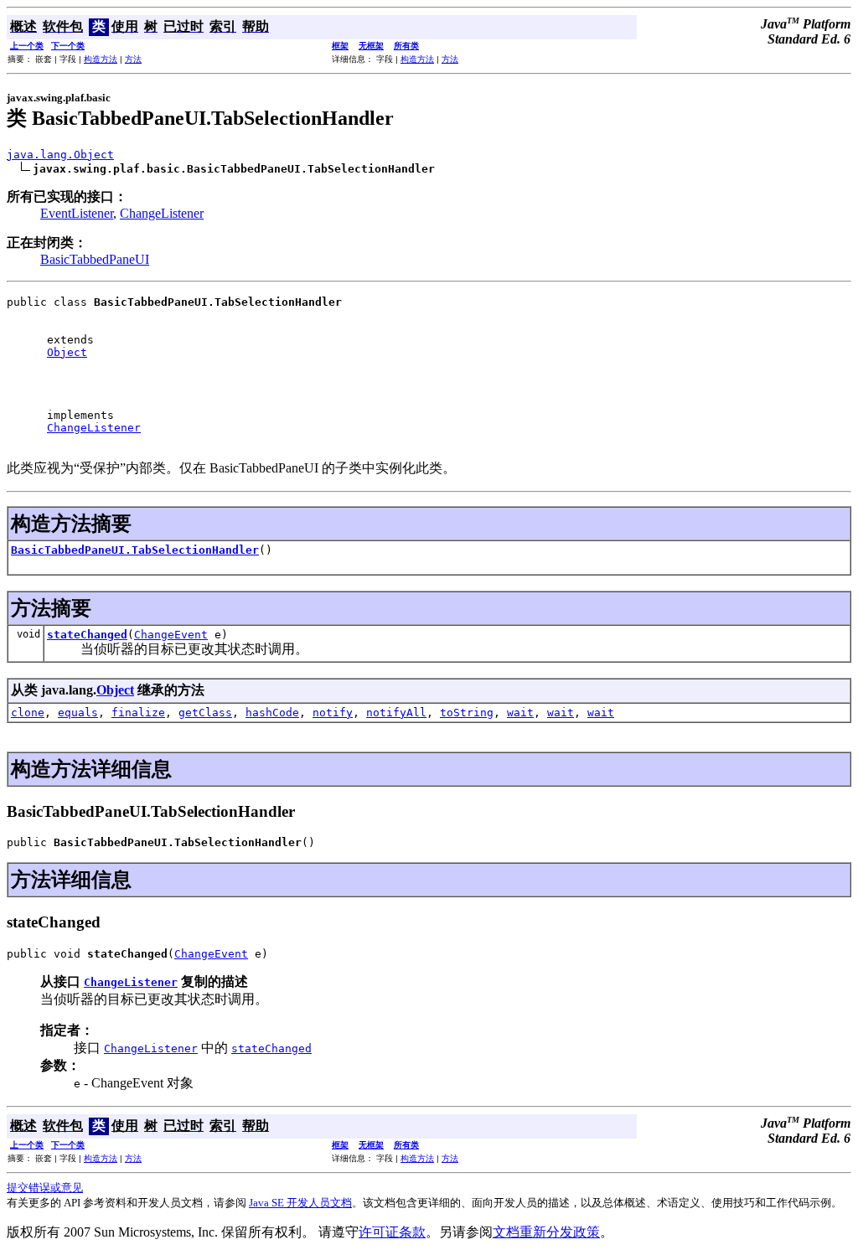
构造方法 (100, 59)
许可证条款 (392, 1232)
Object (67, 352)
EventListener (76, 213)
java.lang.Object (60, 154)
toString (467, 712)
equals (78, 712)
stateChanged (87, 634)
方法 (133, 59)
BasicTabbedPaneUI (94, 259)
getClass (205, 712)
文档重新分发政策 (546, 1232)
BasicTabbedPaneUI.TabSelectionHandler (135, 550)
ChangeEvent (171, 634)
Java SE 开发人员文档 (300, 1202)
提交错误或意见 (45, 1187)
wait (520, 712)
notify (333, 712)
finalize (138, 712)
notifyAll (396, 712)
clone (27, 712)
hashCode (272, 712)
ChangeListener (162, 213)
